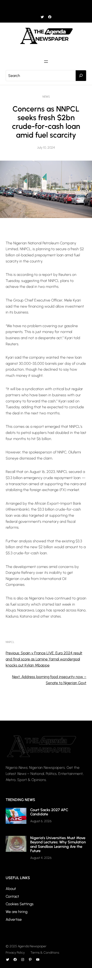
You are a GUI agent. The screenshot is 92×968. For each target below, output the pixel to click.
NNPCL (10, 642)
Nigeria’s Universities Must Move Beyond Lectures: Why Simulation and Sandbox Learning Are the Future (58, 844)
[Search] (80, 75)
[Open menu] (46, 6)
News (46, 96)
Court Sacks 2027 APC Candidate (49, 812)
